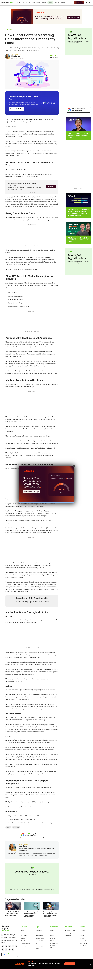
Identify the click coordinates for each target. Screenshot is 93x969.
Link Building (39, 930)
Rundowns (53, 933)
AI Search (18, 2)
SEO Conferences (54, 948)
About (81, 933)
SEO (23, 2)
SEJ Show (52, 940)
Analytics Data (39, 946)
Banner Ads (68, 935)
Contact (82, 935)
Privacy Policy (83, 940)
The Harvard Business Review (23, 197)
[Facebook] (12, 946)
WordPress (24, 946)
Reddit (37, 948)
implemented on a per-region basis (45, 563)
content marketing (51, 587)
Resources (43, 2)
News (22, 930)
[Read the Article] (13, 906)
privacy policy (39, 889)
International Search (41, 938)
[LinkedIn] (6, 946)
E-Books (52, 938)
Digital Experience (25, 943)
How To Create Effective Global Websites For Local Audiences (13, 913)
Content (8, 827)
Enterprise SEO (39, 940)
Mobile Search (39, 935)
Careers (82, 938)
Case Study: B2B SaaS (70, 933)
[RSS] (12, 949)
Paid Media (27, 2)
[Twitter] (16, 946)
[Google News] (2, 946)
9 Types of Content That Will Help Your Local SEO (23, 816)
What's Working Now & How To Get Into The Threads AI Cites (78, 240)
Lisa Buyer (15, 56)
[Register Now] (78, 124)
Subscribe (82, 930)
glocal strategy (38, 283)
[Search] (90, 2)
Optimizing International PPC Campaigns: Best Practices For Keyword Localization (50, 914)
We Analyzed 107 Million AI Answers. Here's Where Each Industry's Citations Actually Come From (78, 212)
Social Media (24, 940)
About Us (56, 2)
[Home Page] (7, 2)
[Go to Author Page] (7, 56)
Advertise (62, 2)
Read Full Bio (12, 853)
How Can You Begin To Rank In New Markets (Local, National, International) (31, 914)
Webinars (50, 2)
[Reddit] (9, 949)
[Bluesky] (2, 949)
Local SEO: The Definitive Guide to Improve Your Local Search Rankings (30, 823)
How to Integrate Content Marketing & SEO (21, 819)
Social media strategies (15, 296)
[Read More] (78, 200)
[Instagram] (6, 949)
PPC (37, 943)
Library (52, 935)
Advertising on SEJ (70, 930)
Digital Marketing (36, 2)
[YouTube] (9, 946)
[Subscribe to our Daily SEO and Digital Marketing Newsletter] (86, 2)
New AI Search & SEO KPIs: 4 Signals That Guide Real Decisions (78, 135)
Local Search (16, 827)
